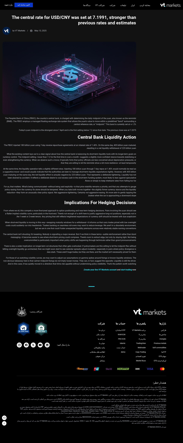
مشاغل (102, 361)
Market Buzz (141, 361)
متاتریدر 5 (142, 335)
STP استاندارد (120, 330)
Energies (163, 339)
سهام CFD (162, 356)
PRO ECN (121, 339)
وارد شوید (8, 5)
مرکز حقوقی (100, 356)
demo (123, 352)
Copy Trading (141, 352)
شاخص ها (162, 335)
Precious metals (160, 343)
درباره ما (102, 330)
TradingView (141, 343)
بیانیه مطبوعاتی (99, 348)
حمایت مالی (100, 335)
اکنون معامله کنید (23, 5)
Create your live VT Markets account (100, 270)
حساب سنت (121, 348)
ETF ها (163, 352)
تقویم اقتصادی (141, 356)
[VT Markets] (170, 5)
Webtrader (142, 348)
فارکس (163, 330)
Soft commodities (159, 348)
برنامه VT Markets (139, 330)
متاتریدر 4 (142, 339)
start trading (126, 270)
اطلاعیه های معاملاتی (97, 352)
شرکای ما (101, 339)
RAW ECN (121, 335)
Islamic (122, 343)
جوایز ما (102, 343)
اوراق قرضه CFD (160, 361)
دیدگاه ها (86, 5)
